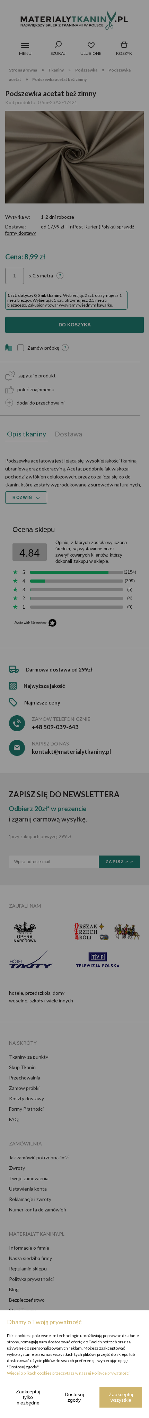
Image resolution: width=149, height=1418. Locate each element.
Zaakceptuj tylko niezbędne (28, 1397)
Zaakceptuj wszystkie (121, 1397)
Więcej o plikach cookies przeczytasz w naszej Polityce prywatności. (69, 1373)
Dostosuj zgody (74, 1397)
